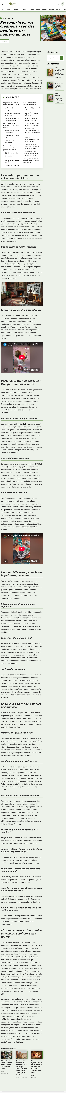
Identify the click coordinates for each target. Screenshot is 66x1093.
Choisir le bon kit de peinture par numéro (29, 103)
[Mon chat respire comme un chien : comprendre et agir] (50, 98)
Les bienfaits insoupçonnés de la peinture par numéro (9, 148)
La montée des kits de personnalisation (12, 119)
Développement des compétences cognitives (11, 155)
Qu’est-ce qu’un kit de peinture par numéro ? (31, 124)
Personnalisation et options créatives (30, 119)
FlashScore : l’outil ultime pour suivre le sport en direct (6, 1064)
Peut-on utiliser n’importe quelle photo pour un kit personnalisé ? (32, 131)
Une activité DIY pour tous (12, 136)
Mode (17, 1077)
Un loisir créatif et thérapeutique (11, 109)
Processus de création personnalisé (12, 131)
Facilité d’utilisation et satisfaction (31, 114)
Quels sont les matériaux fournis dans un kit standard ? (31, 139)
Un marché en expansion (9, 142)
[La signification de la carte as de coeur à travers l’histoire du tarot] (36, 1055)
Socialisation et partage (12, 165)
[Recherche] (58, 4)
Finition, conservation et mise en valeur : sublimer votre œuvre (31, 161)
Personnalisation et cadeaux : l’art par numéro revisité (11, 125)
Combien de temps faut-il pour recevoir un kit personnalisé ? (31, 146)
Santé (56, 67)
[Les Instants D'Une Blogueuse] (12, 4)
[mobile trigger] (3, 4)
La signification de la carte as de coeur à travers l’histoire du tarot (36, 1066)
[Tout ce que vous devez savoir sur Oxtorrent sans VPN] (50, 85)
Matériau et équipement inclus (32, 109)
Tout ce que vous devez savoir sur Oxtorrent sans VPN (59, 86)
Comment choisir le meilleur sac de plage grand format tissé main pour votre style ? (21, 1067)
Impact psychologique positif (12, 161)
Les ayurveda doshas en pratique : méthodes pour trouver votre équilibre (59, 73)
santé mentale (34, 238)
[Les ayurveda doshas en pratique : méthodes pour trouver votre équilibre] (50, 72)
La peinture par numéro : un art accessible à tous (11, 103)
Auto (56, 81)
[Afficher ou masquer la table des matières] (29, 97)
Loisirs (4, 41)
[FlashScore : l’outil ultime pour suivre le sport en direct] (6, 1055)
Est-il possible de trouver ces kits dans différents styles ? (31, 153)
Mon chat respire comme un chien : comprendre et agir (59, 99)
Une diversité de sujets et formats (12, 114)
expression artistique (25, 86)
